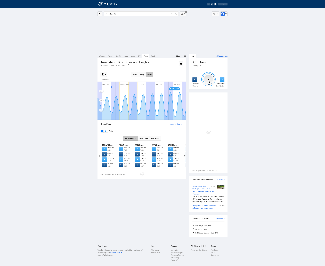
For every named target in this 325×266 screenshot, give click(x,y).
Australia (105, 65)
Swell (153, 56)
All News (220, 179)
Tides (146, 56)
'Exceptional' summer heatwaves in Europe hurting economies (208, 206)
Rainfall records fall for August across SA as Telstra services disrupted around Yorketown (208, 194)
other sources (115, 252)
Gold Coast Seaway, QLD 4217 (206, 233)
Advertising (175, 257)
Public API (174, 260)
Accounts (174, 250)
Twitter (213, 252)
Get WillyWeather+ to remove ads (204, 170)
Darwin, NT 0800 (201, 229)
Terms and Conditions (199, 250)
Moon (133, 56)
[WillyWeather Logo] (109, 4)
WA (112, 65)
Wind (110, 56)
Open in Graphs (176, 124)
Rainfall (118, 56)
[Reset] (172, 14)
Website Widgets (177, 252)
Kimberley (120, 65)
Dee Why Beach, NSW (203, 225)
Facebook (214, 250)
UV (139, 56)
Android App (155, 252)
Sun (126, 56)
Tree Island (128, 65)
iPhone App (155, 250)
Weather (102, 56)
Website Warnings (177, 255)
